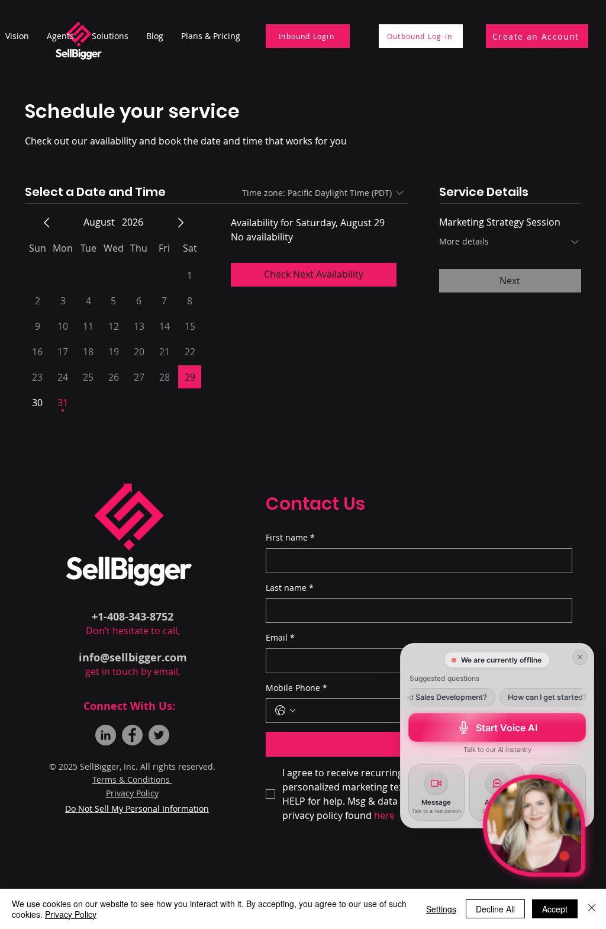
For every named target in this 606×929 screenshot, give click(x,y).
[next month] (180, 223)
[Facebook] (132, 735)
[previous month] (47, 223)
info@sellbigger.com (133, 657)
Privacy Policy (70, 914)
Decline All (495, 909)
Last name (290, 587)
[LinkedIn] (105, 735)
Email (280, 637)
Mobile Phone (296, 687)
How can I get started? (535, 697)
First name (290, 537)
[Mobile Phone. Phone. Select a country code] (285, 710)
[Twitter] (159, 735)
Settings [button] (441, 909)
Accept (555, 909)
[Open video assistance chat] (534, 825)
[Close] (592, 909)
